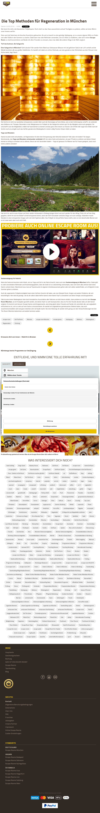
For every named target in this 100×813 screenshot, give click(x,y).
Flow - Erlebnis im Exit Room (16, 473)
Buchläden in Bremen (48, 578)
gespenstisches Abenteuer (85, 497)
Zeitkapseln (27, 563)
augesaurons (47, 504)
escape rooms (25, 629)
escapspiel (90, 508)
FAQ (6, 714)
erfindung (43, 485)
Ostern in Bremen (47, 567)
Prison (69, 551)
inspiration (34, 512)
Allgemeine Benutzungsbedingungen (19, 704)
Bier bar (18, 598)
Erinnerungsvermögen (23, 508)
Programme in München (86, 543)
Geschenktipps (55, 520)
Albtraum (91, 539)
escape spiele (37, 629)
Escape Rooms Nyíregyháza (15, 763)
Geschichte (91, 493)
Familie (45, 528)
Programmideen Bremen (68, 586)
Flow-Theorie (74, 621)
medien (64, 481)
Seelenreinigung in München (76, 282)
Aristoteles (10, 508)
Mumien (20, 539)
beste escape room (19, 633)
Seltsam (61, 501)
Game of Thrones (86, 590)
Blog (7, 671)
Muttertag (87, 571)
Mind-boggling (80, 539)
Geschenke (70, 524)
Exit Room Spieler (60, 469)
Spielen (63, 528)
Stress (16, 586)
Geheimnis (39, 551)
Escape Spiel (59, 524)
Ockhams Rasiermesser (49, 621)
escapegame (21, 485)
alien (90, 512)
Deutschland (90, 582)
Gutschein (80, 524)
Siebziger (44, 501)
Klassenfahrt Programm (61, 582)
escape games (57, 319)
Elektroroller (87, 637)
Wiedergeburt (90, 319)
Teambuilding (90, 567)
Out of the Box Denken (71, 629)
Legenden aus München (49, 606)
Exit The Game (27, 613)
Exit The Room (19, 319)
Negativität (55, 512)
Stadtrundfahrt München (56, 559)
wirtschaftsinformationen (56, 637)
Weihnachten (66, 520)
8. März (14, 551)
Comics (11, 578)
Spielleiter (75, 516)
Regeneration (7, 323)
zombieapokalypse (69, 508)
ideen (17, 489)
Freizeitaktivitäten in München (37, 536)
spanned (11, 485)
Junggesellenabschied (13, 613)
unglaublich (88, 485)
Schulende (36, 586)
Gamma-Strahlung (60, 504)
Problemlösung (71, 633)
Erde (62, 617)
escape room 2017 (25, 567)
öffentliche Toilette (77, 582)
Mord (34, 497)
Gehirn (55, 477)
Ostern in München (62, 567)
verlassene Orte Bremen (28, 609)
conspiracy (29, 481)
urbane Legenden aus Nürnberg (30, 606)
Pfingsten (39, 594)
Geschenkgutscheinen (57, 633)
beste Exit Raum (89, 466)
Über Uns (8, 711)
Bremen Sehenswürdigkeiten (64, 532)
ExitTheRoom (73, 473)
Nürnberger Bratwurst (41, 563)
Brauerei (88, 594)
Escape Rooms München (14, 750)
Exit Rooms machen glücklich (36, 473)
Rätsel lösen (17, 477)
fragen (89, 489)
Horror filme (34, 543)
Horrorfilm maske (83, 602)
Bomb (18, 543)
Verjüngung (69, 319)
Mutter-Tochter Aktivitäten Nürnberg (36, 574)
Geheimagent (60, 598)
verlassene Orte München (65, 609)
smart (10, 489)
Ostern (36, 567)
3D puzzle (83, 633)
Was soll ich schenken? (75, 528)
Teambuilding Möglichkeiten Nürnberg (69, 571)
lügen (82, 481)
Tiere (48, 516)
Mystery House (33, 466)
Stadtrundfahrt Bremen (74, 559)
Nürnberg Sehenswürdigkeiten (16, 536)
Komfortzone (23, 512)
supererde (80, 504)
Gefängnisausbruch (14, 594)
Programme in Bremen (68, 543)
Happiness (21, 621)
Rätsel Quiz (26, 617)
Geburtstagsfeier (33, 621)
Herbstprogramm (89, 606)
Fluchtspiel (26, 528)
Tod (26, 543)
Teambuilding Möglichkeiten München (44, 571)
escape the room (12, 629)
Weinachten (35, 524)
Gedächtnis (46, 508)
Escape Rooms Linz (12, 777)
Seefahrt (9, 497)
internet (38, 481)
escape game (12, 469)
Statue (31, 555)
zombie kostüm (13, 547)
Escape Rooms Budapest (14, 757)
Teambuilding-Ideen (84, 625)
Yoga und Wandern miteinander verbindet (27, 139)
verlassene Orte (12, 609)
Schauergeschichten (68, 497)
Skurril (69, 501)
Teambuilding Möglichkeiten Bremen (20, 571)
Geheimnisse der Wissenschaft (59, 613)
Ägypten (80, 508)
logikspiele (32, 633)
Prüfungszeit (25, 586)
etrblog (90, 473)
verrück (56, 481)
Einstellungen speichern (50, 426)
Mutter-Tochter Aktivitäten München (83, 574)
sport (69, 637)
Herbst (78, 606)
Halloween (45, 466)
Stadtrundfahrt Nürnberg (17, 559)
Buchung (8, 658)
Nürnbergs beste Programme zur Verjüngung (18, 350)
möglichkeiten (60, 489)
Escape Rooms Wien (12, 783)
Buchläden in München (31, 578)
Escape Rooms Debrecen (14, 760)
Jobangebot (9, 720)
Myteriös (18, 497)
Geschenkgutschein (57, 539)
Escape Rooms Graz (12, 770)
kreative (79, 594)
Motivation (44, 512)
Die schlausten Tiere (37, 516)
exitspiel (36, 508)
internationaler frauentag (84, 547)
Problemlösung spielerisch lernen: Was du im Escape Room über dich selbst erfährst (29, 454)
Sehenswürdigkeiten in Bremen (20, 602)
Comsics (60, 578)
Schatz (27, 497)
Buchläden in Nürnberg (73, 578)
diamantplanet (23, 504)
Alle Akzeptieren (50, 431)
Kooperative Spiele (42, 625)
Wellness (79, 319)
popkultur (47, 481)
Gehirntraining (66, 477)
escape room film (57, 563)
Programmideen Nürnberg (87, 586)
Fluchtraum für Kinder (88, 621)
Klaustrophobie (34, 469)
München (29, 319)
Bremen (92, 516)
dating (69, 617)
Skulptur (86, 551)
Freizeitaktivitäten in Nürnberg (83, 536)
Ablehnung (50, 421)
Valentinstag (54, 543)
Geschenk (35, 528)
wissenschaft (10, 493)
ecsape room (80, 609)
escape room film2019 (87, 563)
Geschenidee (20, 532)
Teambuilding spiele (66, 606)
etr (64, 473)
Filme (52, 501)
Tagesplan (57, 516)
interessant (62, 485)
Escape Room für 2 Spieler (53, 629)
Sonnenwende (41, 598)
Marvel (19, 578)
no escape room (10, 567)
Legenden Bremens (11, 606)
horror (35, 501)
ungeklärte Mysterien (78, 613)
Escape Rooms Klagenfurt (14, 773)
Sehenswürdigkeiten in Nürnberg (42, 602)
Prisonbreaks (28, 594)
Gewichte (42, 637)
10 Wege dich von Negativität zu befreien (73, 512)
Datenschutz (10, 707)
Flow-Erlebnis (13, 625)
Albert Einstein (14, 501)
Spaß (83, 516)
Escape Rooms (10, 665)
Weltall (71, 504)
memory (47, 477)
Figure (85, 555)
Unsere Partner (11, 723)
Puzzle (70, 598)
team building (10, 466)
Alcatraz (77, 551)
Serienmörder (10, 539)
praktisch (52, 485)
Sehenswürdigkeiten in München (65, 602)
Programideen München (50, 586)
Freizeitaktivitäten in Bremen (84, 532)
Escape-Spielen (31, 637)
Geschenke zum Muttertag (14, 574)
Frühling (87, 559)
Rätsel (8, 477)
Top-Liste (87, 501)
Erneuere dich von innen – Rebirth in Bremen (18, 337)
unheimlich (44, 497)
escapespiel (32, 485)
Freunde (10, 532)
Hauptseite (9, 652)
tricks (39, 477)
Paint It (90, 609)
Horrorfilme (26, 501)
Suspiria (44, 543)
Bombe (48, 551)
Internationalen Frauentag (82, 617)
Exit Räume (65, 466)
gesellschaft (21, 493)
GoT (75, 590)
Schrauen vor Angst (22, 516)
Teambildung (13, 590)
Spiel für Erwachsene (69, 625)
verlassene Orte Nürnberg (46, 609)
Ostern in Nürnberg (76, 567)
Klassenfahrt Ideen (30, 582)
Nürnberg (25, 524)
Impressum (9, 727)
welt (51, 489)
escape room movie (71, 563)
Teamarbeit (18, 582)
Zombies (90, 613)
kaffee (71, 485)
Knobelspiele (80, 598)
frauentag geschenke (26, 551)
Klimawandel (55, 625)
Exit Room (55, 466)
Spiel (7, 528)
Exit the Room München (81, 520)
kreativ (25, 489)
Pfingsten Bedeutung (52, 594)
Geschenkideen (47, 524)
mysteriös (74, 481)
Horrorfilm (56, 508)
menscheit (43, 489)
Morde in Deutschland (65, 536)
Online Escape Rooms (13, 730)
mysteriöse (9, 516)
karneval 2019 (25, 547)
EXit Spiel (15, 528)
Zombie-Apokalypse (88, 477)
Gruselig (77, 501)
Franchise (9, 717)
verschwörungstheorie (14, 481)
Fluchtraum (63, 621)
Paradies (80, 493)
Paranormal (70, 493)
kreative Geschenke (67, 594)
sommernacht (29, 598)
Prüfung (7, 586)
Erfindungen (11, 512)
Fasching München (39, 547)
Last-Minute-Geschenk (11, 524)
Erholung (17, 323)
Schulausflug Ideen (45, 582)
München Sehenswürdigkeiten (43, 532)
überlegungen (33, 493)
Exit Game (23, 469)
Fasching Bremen (53, 547)
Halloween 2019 (14, 617)
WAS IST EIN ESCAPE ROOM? (16, 662)
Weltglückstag (10, 621)
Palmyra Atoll (45, 493)
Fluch (61, 493)
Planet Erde (53, 617)
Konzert (77, 637)
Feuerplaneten (35, 504)
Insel (54, 493)
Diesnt (66, 516)
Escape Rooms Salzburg (14, 780)
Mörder (52, 536)
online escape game (86, 629)
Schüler (8, 582)
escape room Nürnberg (44, 555)
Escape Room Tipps (27, 625)
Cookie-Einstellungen (13, 733)
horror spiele (30, 539)
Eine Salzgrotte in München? (11, 47)
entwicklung (72, 489)
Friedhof (69, 539)
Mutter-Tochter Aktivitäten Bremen (59, 574)
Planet (89, 504)
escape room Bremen (73, 555)
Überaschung (90, 528)
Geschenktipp (91, 524)
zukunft (34, 489)
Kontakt (8, 701)
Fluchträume (43, 633)
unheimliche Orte (43, 539)
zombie (76, 477)
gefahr (81, 489)
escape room (6, 319)
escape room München (42, 319)
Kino (29, 532)
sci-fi (79, 485)
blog (82, 473)
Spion (51, 598)
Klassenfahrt (87, 578)
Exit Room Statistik (54, 473)
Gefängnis (10, 543)
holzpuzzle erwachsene (16, 637)
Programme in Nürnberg (13, 563)
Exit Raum (53, 528)
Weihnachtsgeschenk (40, 617)
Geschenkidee (33, 520)
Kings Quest (21, 466)
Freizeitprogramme (40, 613)
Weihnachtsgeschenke (18, 520)
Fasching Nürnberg (67, 547)
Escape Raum (46, 469)
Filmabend (11, 504)
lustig (89, 481)
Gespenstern (54, 497)
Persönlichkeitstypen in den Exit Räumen (80, 469)
